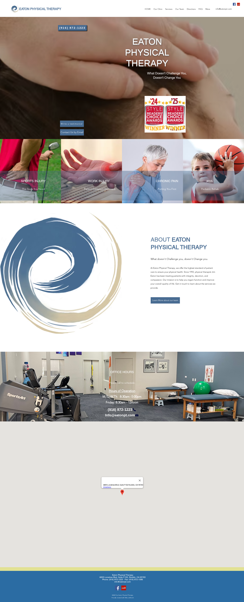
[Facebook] (234, 4)
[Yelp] (238, 4)
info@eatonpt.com (224, 9)
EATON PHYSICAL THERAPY (40, 9)
